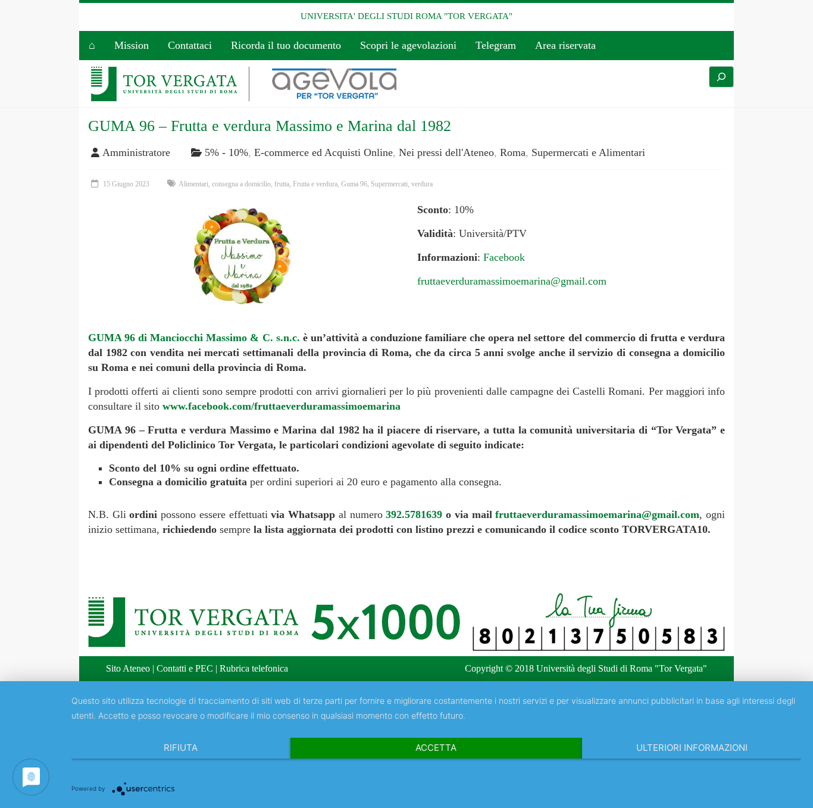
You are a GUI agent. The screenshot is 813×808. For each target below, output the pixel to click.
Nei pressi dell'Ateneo (446, 152)
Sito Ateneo (128, 668)
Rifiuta (181, 747)
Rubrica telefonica (254, 668)
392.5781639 (414, 514)
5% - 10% (226, 152)
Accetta (435, 747)
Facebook (504, 257)
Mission (131, 45)
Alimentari (193, 184)
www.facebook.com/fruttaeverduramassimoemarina (281, 406)
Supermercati (389, 184)
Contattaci (190, 45)
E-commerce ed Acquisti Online (323, 152)
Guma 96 (354, 184)
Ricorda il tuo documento (286, 45)
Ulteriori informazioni (692, 747)
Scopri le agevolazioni (408, 45)
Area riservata (565, 45)
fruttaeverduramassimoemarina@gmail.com (511, 281)
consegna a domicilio (241, 184)
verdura (422, 184)
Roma (513, 152)
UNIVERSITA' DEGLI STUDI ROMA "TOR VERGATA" (406, 16)
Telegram (496, 45)
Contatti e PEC (185, 668)
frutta (281, 184)
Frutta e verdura (315, 184)
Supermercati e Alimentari (588, 152)
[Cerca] (721, 77)
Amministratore (136, 152)
